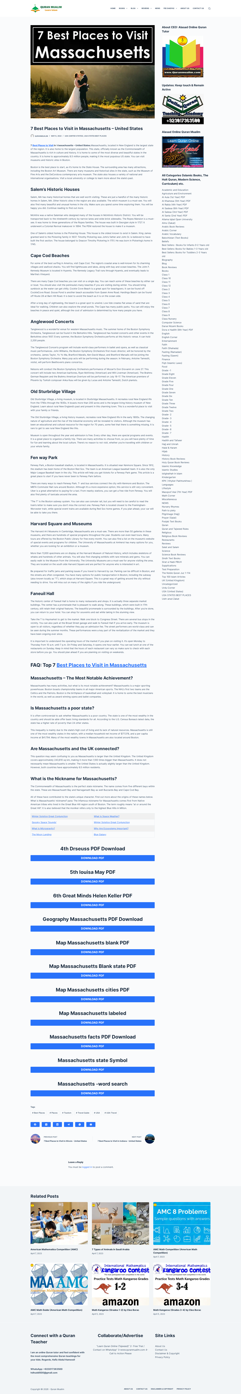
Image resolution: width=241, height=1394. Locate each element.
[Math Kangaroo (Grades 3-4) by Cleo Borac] (181, 1284)
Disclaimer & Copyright (167, 1353)
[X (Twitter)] (46, 1124)
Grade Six (167, 396)
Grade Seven (168, 392)
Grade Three (168, 403)
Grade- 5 (166, 425)
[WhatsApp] (79, 1124)
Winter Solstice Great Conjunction (50, 816)
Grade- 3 (166, 418)
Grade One (167, 388)
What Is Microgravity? (43, 828)
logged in (87, 1167)
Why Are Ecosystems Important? (111, 828)
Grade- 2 (166, 414)
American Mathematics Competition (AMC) (54, 1249)
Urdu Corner (168, 587)
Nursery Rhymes (170, 506)
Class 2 (166, 289)
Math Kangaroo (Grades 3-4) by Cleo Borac (177, 1310)
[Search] (209, 8)
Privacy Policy (162, 1357)
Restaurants (168, 539)
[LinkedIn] (57, 1124)
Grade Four (168, 385)
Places (54, 1113)
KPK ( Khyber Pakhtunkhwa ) (177, 480)
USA (97, 1113)
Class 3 (166, 293)
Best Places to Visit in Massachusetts (102, 665)
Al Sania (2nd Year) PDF (174, 215)
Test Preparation (170, 569)
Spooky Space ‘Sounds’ (44, 822)
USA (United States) (74, 136)
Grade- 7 (166, 433)
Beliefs (165, 241)
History (166, 455)
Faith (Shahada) (170, 348)
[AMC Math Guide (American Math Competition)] (59, 1284)
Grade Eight (168, 374)
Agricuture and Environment (176, 193)
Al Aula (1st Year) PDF (173, 197)
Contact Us (198, 8)
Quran (165, 525)
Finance (166, 359)
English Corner (169, 337)
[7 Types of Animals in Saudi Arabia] (120, 1223)
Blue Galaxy (100, 834)
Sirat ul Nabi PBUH (172, 562)
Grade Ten (167, 399)
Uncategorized (170, 584)
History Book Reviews (173, 458)
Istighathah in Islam (172, 473)
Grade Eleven (169, 377)
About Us (184, 8)
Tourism (66, 1113)
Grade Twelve (169, 407)
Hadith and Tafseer (172, 440)
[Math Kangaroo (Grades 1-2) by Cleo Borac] (120, 1284)
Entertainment (169, 341)
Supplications (169, 565)
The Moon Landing (41, 834)
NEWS (157, 8)
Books (122, 8)
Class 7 (166, 307)
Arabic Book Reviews (173, 226)
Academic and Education (175, 189)
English (165, 333)
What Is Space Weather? (106, 816)
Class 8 (166, 311)
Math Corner (168, 495)
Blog (133, 8)
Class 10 (166, 278)
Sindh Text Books (171, 558)
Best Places (38, 1113)
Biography (167, 259)
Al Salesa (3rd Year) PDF (175, 212)
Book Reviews (169, 267)
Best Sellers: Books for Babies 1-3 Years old (185, 248)
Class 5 (166, 300)
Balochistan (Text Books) (175, 237)
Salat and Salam (170, 547)
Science (166, 551)
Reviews (145, 8)
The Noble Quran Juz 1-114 (176, 573)
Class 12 (166, 285)
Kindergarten (169, 477)
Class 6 (166, 304)
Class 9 (166, 315)
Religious (166, 532)
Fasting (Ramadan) (172, 352)
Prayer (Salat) (169, 517)
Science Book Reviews (174, 554)
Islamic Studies (170, 469)
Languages (167, 484)
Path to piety (169, 510)
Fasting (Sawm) (170, 355)
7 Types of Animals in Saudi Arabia (110, 1249)
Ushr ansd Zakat (170, 598)
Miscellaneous (169, 499)
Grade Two (167, 410)
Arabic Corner (169, 230)
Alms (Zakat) (168, 223)
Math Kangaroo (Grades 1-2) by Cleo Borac (115, 1310)
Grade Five (167, 381)
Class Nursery (169, 318)
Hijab (164, 451)
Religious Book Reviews (174, 536)
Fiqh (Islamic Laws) (172, 363)
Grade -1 (166, 370)
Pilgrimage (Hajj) (171, 514)
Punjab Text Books (172, 521)
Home (112, 8)
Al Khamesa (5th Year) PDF (176, 201)
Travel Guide (82, 1113)
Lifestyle (166, 488)
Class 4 (166, 296)
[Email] (90, 1124)
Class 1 (165, 274)
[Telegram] (68, 1124)
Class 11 (166, 281)
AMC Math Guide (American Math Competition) (56, 1310)
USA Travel (111, 1113)
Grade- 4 (166, 422)
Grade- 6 (166, 429)
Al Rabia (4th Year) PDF (174, 204)
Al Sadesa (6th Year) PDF (175, 208)
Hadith (165, 436)
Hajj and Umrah (170, 444)
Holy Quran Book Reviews (175, 462)
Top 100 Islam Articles (173, 576)
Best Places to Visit (42, 145)
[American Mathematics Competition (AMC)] (59, 1223)
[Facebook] (35, 1124)
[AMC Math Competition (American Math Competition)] (181, 1223)
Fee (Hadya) (169, 8)
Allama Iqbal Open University (177, 219)
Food (164, 366)
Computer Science (171, 322)
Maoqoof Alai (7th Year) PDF (177, 492)
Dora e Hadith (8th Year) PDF (177, 329)
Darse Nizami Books (172, 326)
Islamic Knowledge (172, 466)
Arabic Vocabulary (171, 234)
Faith (164, 344)
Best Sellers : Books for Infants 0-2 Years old (185, 245)
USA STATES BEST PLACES (95, 136)
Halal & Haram (169, 447)
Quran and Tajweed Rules (175, 528)
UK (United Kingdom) (173, 580)
